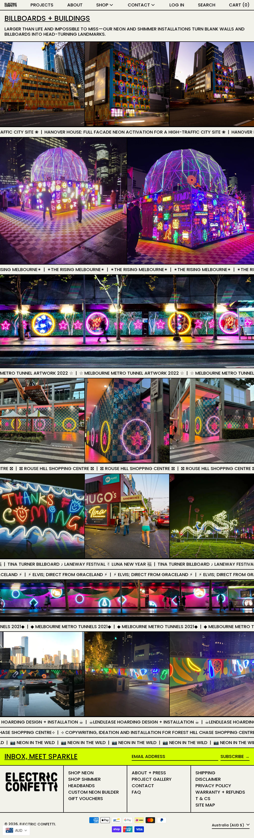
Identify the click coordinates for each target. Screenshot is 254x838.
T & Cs (202, 798)
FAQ (136, 792)
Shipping (205, 773)
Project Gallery (152, 779)
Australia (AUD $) (228, 824)
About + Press (149, 773)
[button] (206, 5)
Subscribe (232, 756)
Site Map (205, 805)
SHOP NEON (81, 773)
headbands (81, 785)
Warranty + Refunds (220, 792)
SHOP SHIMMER (84, 779)
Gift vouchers (85, 798)
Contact (143, 785)
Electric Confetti (37, 824)
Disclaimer (208, 779)
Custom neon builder (93, 792)
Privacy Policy (213, 785)
